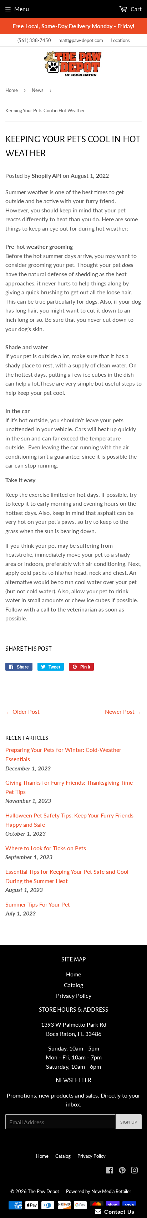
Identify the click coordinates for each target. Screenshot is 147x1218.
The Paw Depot (43, 1191)
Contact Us (118, 1212)
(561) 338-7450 (34, 40)
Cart (135, 8)
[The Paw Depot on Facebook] (109, 1170)
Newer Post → (123, 711)
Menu (21, 8)
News (38, 90)
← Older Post (22, 711)
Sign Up (128, 1122)
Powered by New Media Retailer (98, 1191)
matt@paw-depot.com (81, 40)
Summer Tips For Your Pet (37, 904)
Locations (120, 40)
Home (11, 90)
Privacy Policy (73, 995)
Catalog (73, 984)
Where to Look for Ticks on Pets (45, 848)
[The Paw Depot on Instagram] (134, 1170)
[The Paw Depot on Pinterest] (122, 1170)
